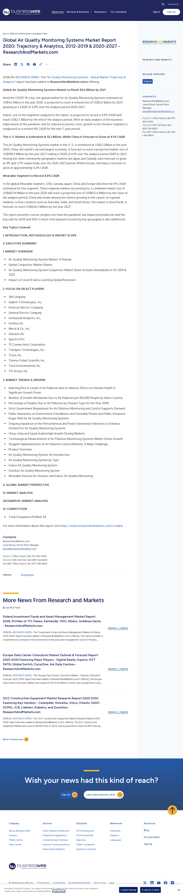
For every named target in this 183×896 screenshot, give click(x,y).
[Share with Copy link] (40, 64)
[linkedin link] (152, 883)
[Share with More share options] (47, 64)
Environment (27, 574)
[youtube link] (158, 883)
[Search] (163, 4)
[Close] (179, 890)
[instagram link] (172, 883)
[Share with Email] (34, 64)
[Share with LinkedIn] (15, 64)
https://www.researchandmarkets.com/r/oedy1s (91, 526)
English (148, 81)
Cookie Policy (59, 891)
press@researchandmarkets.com (19, 548)
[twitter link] (145, 882)
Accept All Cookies (150, 890)
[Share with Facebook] (28, 64)
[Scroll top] (172, 810)
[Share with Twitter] (22, 64)
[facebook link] (165, 883)
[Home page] (21, 12)
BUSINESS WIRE (27, 77)
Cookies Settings (128, 890)
